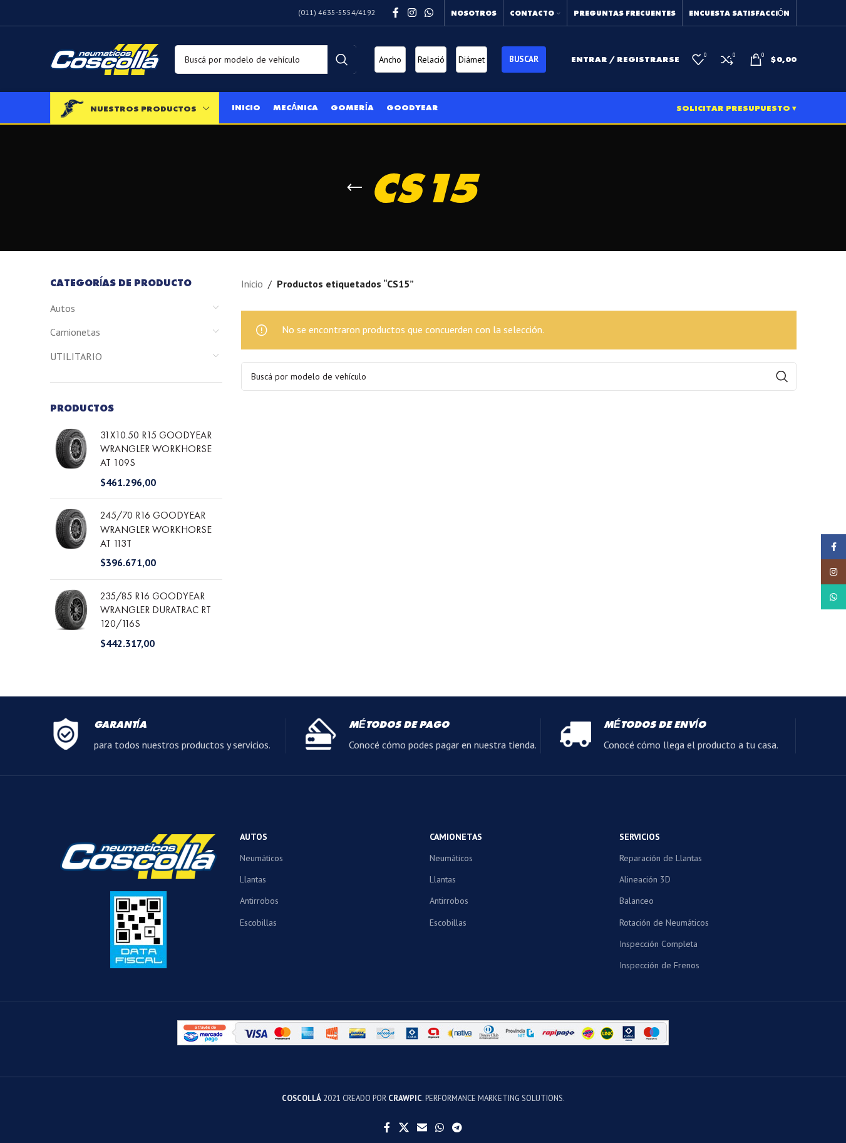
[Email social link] (422, 1128)
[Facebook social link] (395, 12)
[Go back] (354, 187)
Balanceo (636, 900)
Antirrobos (259, 900)
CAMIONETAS (456, 836)
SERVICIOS (639, 836)
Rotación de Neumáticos (664, 922)
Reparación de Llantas (660, 858)
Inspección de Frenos (659, 965)
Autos (62, 308)
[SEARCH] (342, 59)
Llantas (253, 879)
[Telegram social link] (457, 1128)
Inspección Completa (658, 943)
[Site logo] (105, 58)
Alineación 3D (645, 879)
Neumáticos (261, 858)
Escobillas (258, 922)
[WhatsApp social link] (428, 12)
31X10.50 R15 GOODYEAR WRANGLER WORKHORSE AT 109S (156, 449)
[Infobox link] (168, 735)
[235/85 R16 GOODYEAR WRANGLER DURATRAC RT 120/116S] (70, 620)
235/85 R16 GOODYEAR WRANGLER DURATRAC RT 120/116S (155, 610)
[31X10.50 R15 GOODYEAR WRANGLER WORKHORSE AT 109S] (70, 459)
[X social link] (404, 1128)
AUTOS (253, 836)
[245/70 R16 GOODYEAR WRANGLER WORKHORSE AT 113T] (70, 539)
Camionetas (75, 332)
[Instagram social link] (411, 12)
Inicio (252, 283)
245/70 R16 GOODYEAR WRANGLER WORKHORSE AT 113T (156, 529)
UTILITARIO (76, 356)
